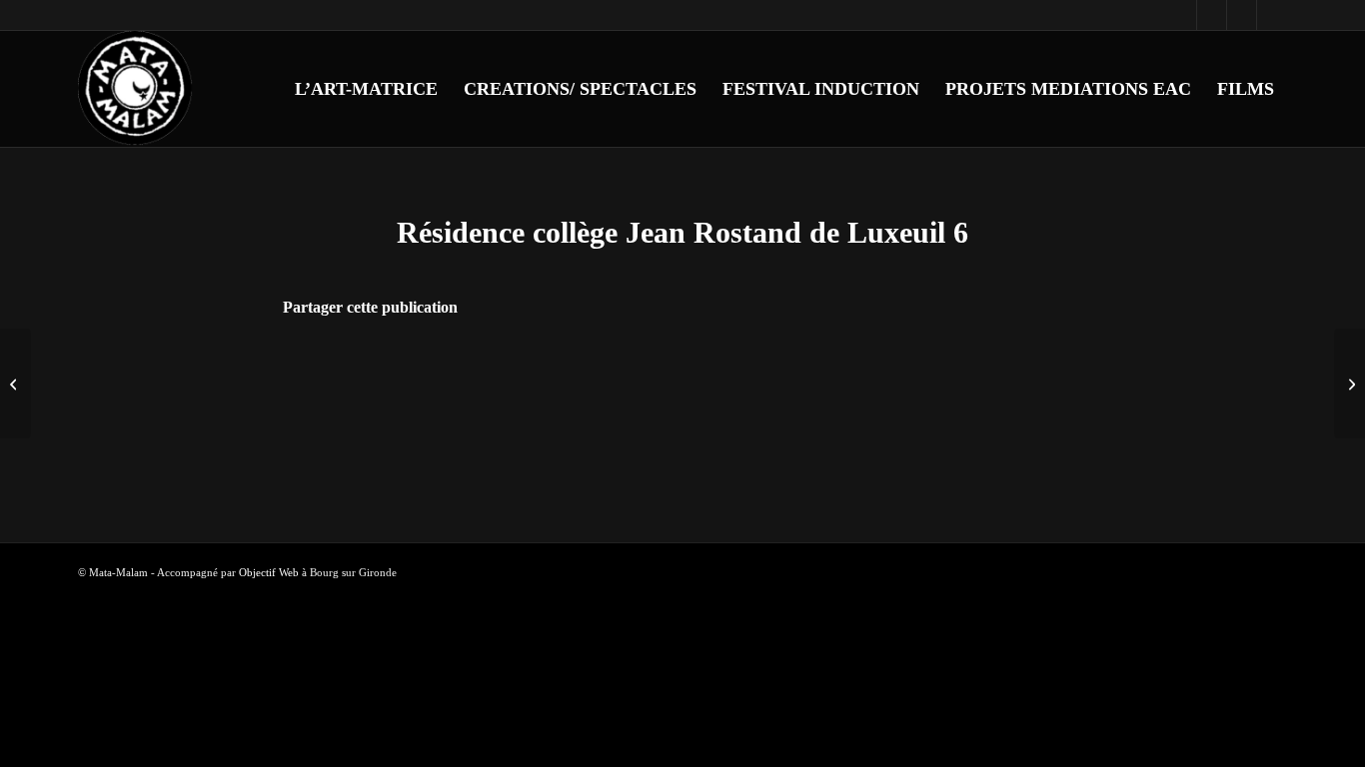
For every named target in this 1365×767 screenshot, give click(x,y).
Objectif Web (269, 572)
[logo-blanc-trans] (136, 89)
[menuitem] (366, 89)
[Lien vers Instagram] (1211, 15)
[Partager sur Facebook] (600, 364)
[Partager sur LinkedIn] (709, 364)
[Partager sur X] (655, 364)
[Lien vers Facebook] (1181, 15)
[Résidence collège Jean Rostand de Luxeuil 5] (15, 383)
